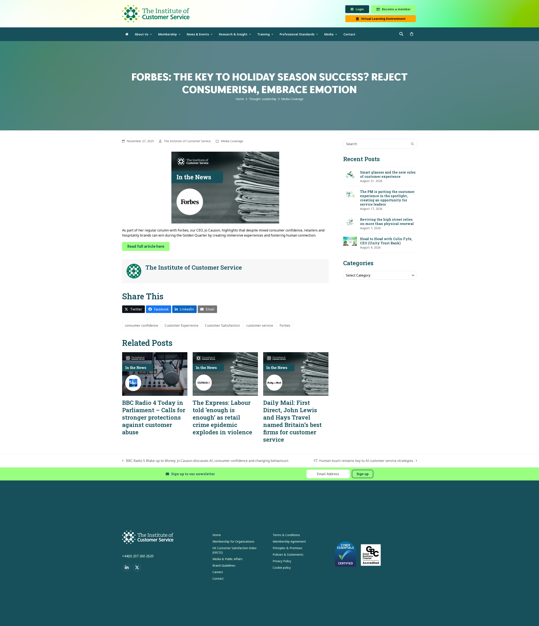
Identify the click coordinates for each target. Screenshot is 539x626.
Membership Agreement (289, 542)
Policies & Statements (288, 555)
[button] (411, 35)
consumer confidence (141, 326)
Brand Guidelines (223, 566)
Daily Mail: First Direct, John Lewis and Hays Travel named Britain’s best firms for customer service (292, 422)
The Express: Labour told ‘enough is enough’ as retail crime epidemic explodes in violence (222, 418)
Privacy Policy (282, 562)
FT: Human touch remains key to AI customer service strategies (363, 461)
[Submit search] (412, 145)
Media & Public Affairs (227, 560)
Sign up (362, 474)
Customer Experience (181, 326)
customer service (259, 326)
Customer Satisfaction (222, 326)
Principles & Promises (287, 549)
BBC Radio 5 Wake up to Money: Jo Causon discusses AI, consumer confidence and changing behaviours (205, 461)
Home (216, 536)
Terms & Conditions (286, 536)
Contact (218, 579)
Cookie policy (282, 568)
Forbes (285, 326)
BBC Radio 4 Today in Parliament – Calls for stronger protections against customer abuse (153, 418)
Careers (217, 573)
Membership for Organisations (233, 542)
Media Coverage (232, 142)
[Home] (127, 35)
